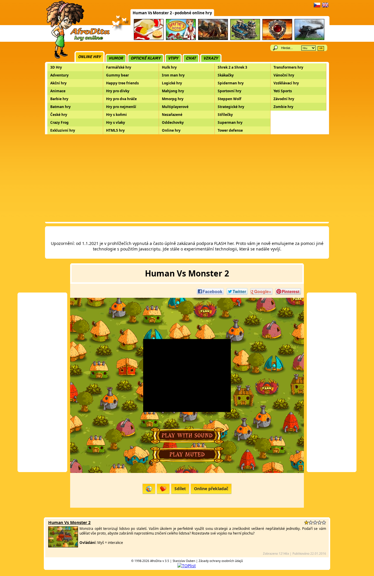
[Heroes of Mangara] (277, 39)
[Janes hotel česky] (180, 39)
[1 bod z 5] (306, 522)
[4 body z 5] (319, 522)
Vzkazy (210, 58)
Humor (116, 58)
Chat (191, 58)
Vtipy (173, 58)
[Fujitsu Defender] (309, 39)
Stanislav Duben (184, 561)
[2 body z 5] (311, 522)
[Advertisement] (187, 178)
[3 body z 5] (315, 522)
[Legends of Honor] (213, 39)
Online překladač (211, 488)
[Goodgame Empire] (245, 39)
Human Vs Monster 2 (69, 522)
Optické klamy (145, 58)
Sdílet (180, 488)
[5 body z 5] (324, 522)
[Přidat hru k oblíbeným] (163, 488)
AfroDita (156, 561)
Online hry (89, 56)
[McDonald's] (148, 39)
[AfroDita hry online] (76, 40)
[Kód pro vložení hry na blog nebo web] (148, 488)
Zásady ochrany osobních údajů (221, 561)
